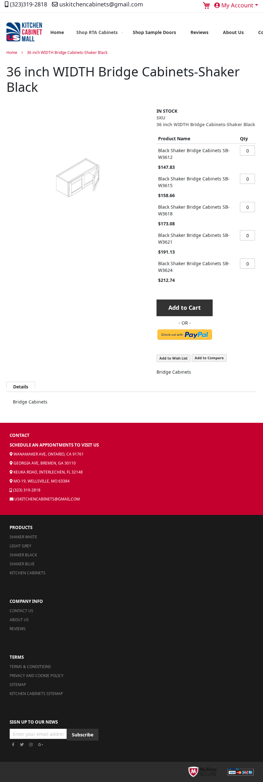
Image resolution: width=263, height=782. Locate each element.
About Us (19, 619)
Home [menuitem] (57, 32)
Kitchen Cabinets (28, 573)
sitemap (18, 684)
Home (11, 52)
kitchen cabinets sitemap (36, 693)
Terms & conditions (30, 666)
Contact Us (21, 610)
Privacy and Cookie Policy (37, 675)
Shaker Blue (22, 564)
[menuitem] (98, 32)
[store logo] (24, 32)
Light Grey (20, 546)
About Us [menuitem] (233, 32)
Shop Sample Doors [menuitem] (154, 32)
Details (20, 386)
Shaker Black (23, 555)
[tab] (20, 385)
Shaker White (23, 537)
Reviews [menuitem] (199, 32)
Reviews (18, 628)
